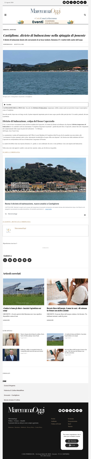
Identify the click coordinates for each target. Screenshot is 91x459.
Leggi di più (6, 320)
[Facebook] (64, 2)
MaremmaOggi (20, 228)
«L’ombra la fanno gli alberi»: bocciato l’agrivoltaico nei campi (22, 309)
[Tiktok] (81, 2)
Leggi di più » (23, 338)
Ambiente (6, 29)
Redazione (11, 427)
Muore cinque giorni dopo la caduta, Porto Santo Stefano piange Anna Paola (32, 335)
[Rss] (74, 2)
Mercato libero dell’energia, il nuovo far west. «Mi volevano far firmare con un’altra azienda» (67, 309)
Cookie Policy (38, 427)
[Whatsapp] (85, 2)
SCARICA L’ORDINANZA (11, 152)
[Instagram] (71, 2)
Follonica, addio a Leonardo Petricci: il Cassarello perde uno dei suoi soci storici (31, 350)
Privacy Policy (30, 427)
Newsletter (17, 427)
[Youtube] (78, 2)
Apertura (13, 29)
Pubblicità (23, 427)
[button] (5, 260)
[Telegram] (67, 2)
